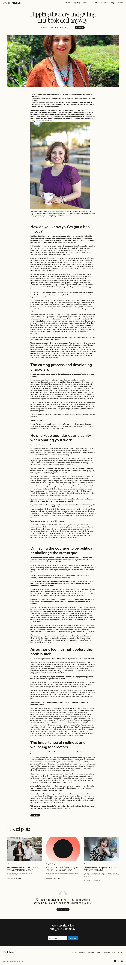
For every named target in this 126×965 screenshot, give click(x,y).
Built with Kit (63, 943)
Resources (104, 3)
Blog (112, 3)
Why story (76, 3)
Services (86, 3)
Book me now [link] (63, 909)
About (94, 3)
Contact (120, 3)
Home (68, 3)
